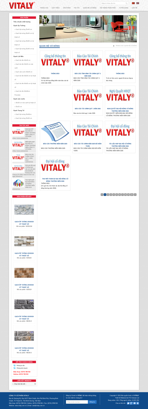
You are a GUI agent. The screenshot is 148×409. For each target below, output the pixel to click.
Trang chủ (44, 8)
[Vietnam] (133, 3)
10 (132, 194)
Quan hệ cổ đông (90, 8)
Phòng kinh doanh (22, 368)
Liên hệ (134, 8)
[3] (87, 39)
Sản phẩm (66, 8)
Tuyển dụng (123, 8)
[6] (94, 39)
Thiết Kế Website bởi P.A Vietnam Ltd (127, 398)
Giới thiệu (55, 8)
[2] (84, 39)
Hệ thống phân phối (108, 8)
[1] (82, 39)
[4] (89, 39)
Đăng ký (92, 402)
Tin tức (77, 8)
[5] (92, 39)
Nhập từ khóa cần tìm (126, 3)
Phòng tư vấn (21, 365)
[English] (137, 3)
